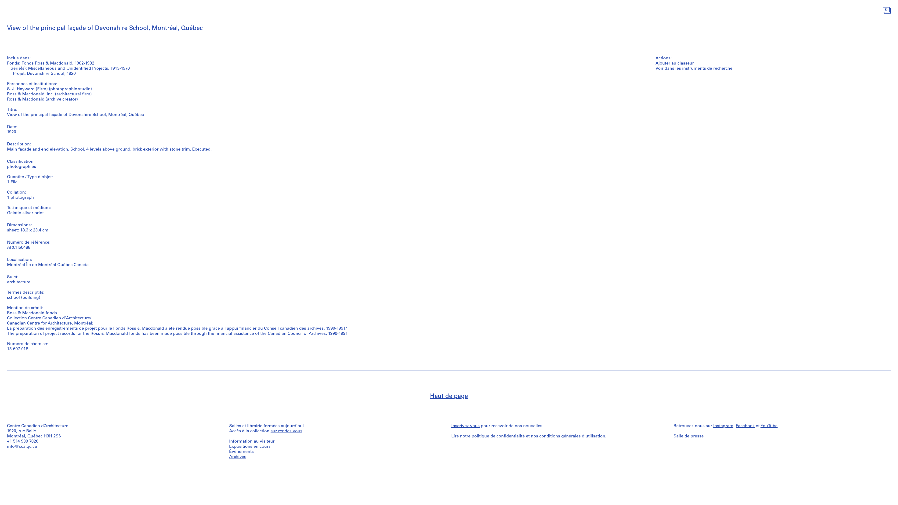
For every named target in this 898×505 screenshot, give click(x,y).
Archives (237, 457)
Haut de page (449, 396)
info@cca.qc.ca (22, 447)
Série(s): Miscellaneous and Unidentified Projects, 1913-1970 (70, 69)
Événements (241, 452)
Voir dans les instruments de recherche (693, 69)
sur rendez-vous (286, 431)
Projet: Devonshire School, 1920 (44, 74)
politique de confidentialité (498, 436)
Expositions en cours (250, 447)
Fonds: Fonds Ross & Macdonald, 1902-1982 (50, 63)
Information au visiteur (252, 442)
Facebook (745, 426)
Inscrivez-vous (465, 426)
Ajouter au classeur (674, 63)
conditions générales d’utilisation (572, 436)
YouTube (769, 426)
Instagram (723, 426)
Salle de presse (689, 436)
